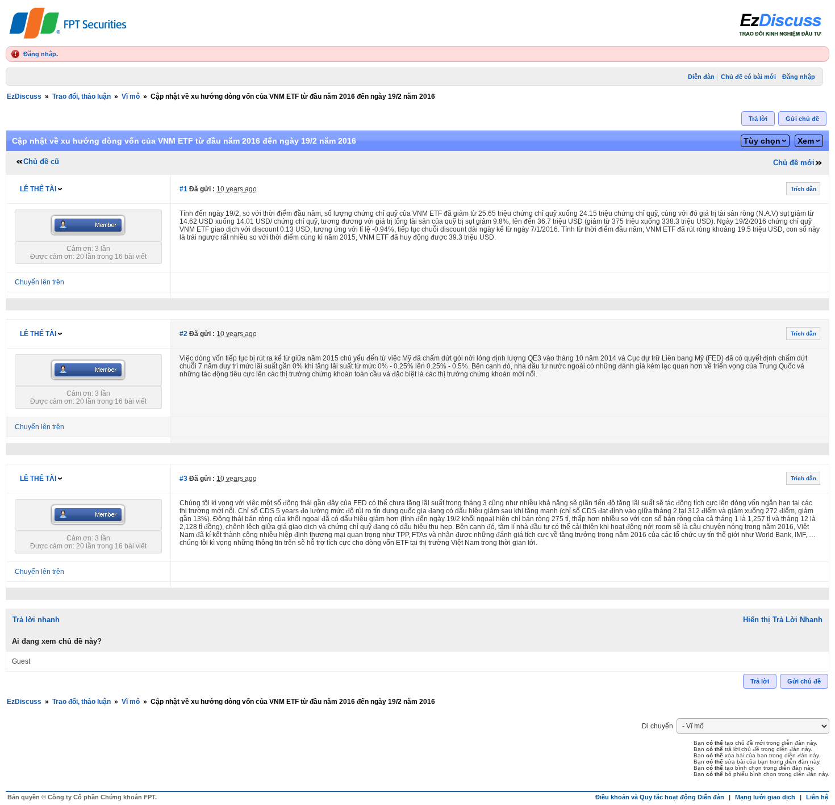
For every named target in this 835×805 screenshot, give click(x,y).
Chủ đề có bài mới (748, 76)
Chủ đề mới (794, 162)
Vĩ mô (131, 96)
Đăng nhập (39, 54)
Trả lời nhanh (36, 619)
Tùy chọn (762, 140)
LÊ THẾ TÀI (38, 189)
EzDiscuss (24, 96)
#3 (183, 479)
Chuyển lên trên (39, 282)
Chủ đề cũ (41, 161)
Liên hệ (817, 797)
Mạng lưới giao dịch (765, 797)
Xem (806, 140)
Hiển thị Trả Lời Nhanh (783, 619)
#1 (183, 189)
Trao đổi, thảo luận (81, 96)
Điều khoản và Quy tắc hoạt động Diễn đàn (659, 797)
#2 (183, 334)
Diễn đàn (701, 76)
